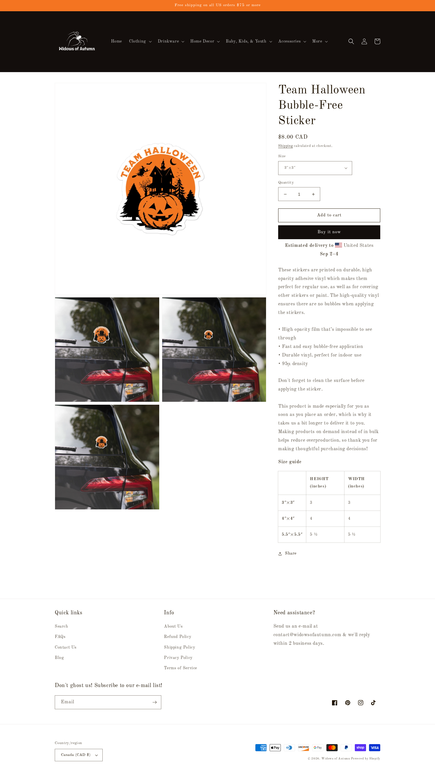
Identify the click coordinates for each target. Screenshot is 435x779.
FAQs (60, 637)
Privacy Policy (178, 658)
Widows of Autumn (335, 758)
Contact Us (66, 647)
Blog (59, 658)
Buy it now (329, 232)
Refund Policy (177, 637)
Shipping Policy (179, 647)
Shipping (285, 146)
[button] (139, 41)
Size (282, 156)
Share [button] (291, 553)
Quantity (286, 182)
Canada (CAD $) (76, 755)
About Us (173, 626)
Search (61, 626)
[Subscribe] (154, 702)
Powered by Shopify (365, 758)
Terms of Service (180, 668)
